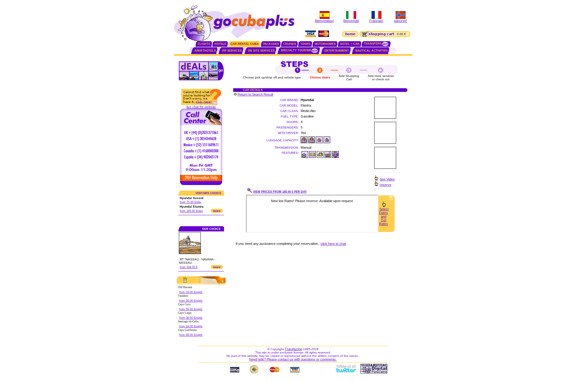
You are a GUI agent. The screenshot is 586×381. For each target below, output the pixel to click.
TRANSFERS (373, 43)
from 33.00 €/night (190, 292)
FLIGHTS (204, 43)
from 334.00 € (188, 267)
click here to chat (333, 243)
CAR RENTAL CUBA (244, 43)
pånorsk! (400, 21)
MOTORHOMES (325, 43)
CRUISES (289, 43)
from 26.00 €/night (190, 300)
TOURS (305, 43)
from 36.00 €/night (190, 317)
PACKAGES (271, 43)
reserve (385, 185)
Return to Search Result (255, 94)
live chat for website (201, 107)
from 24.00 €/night (190, 326)
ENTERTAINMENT (336, 50)
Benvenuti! (351, 21)
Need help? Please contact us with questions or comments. (293, 359)
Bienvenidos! (324, 21)
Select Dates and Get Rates (384, 216)
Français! (376, 21)
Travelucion (293, 349)
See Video (387, 179)
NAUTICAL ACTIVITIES (371, 50)
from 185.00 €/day (191, 210)
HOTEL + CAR (350, 43)
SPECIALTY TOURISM (296, 50)
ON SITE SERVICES (261, 50)
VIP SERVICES (232, 50)
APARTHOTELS (205, 50)
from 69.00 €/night (190, 334)
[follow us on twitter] (345, 372)
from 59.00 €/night (190, 309)
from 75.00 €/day (190, 202)
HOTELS (220, 43)
